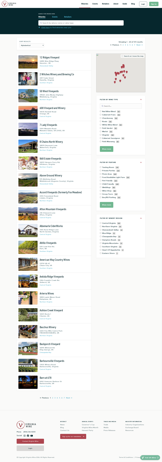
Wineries (84, 4)
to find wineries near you (56, 27)
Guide (125, 4)
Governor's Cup (88, 425)
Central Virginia (45, 116)
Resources (129, 430)
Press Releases (109, 430)
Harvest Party (87, 430)
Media (106, 427)
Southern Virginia (46, 83)
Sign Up (153, 4)
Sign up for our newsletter (71, 436)
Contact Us (64, 430)
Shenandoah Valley (46, 66)
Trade (106, 425)
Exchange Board (131, 427)
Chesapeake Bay (45, 352)
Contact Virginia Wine (30, 441)
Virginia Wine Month (90, 427)
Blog (133, 4)
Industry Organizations (134, 425)
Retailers (105, 4)
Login (143, 4)
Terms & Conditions (126, 457)
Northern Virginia (46, 99)
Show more (106, 149)
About (116, 4)
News (62, 425)
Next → (139, 45)
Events (95, 4)
